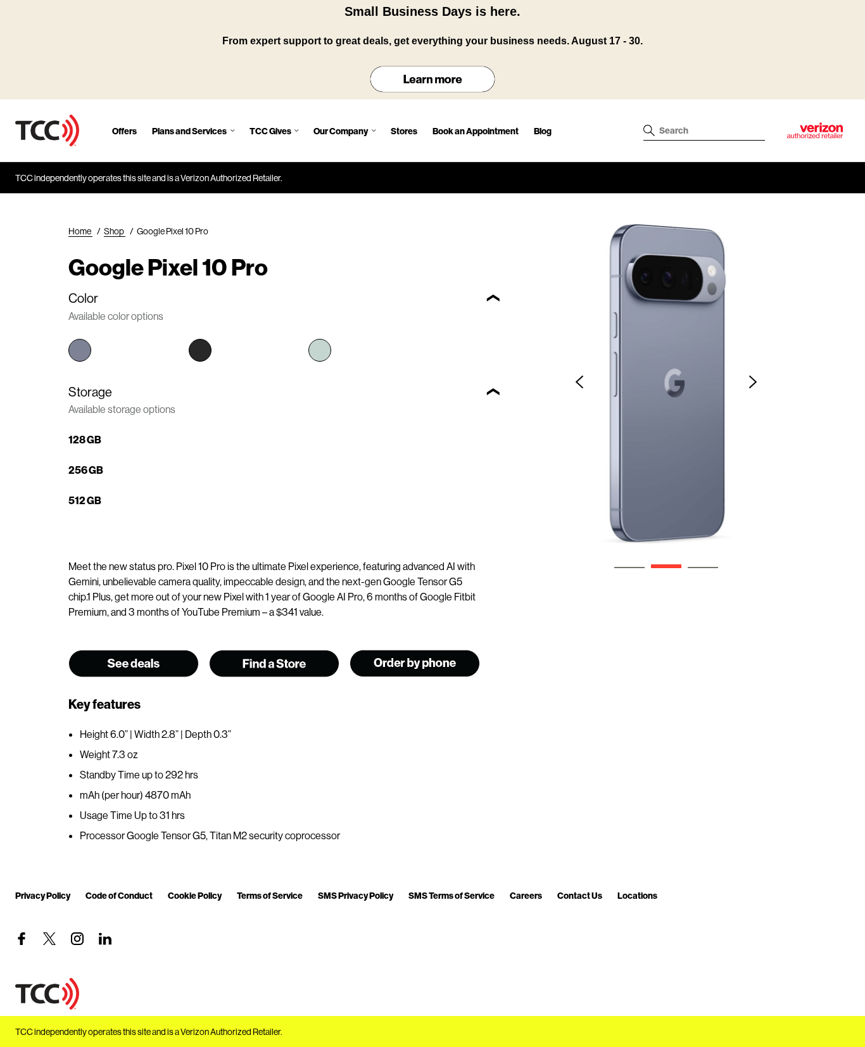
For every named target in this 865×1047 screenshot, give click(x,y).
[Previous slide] (579, 382)
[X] (49, 939)
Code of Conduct (119, 895)
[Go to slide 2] (666, 566)
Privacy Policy (42, 895)
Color (83, 297)
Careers (526, 895)
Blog (543, 130)
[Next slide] (753, 382)
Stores (404, 130)
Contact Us (579, 895)
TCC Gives (270, 130)
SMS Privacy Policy (355, 895)
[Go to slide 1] (629, 567)
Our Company (340, 130)
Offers (124, 130)
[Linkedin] (105, 939)
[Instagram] (77, 939)
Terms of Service (270, 895)
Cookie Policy (195, 895)
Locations (637, 895)
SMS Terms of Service (451, 895)
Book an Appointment (475, 130)
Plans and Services (189, 130)
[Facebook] (21, 939)
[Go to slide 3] (703, 567)
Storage (90, 391)
